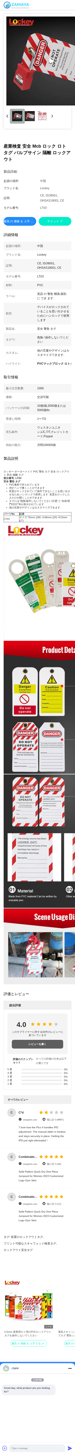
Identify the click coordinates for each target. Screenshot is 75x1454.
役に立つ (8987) (55, 1119)
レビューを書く (37, 1044)
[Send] (70, 1448)
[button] (9, 1310)
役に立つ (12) (54, 1204)
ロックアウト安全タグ (18, 1250)
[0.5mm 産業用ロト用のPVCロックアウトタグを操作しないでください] (28, 1304)
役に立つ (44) (54, 1164)
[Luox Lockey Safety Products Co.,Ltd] (16, 4)
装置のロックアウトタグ (27, 1236)
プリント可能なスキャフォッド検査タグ (30, 1243)
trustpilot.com (30, 1119)
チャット (53, 221)
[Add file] (4, 1448)
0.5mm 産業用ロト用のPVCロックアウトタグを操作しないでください (27, 1333)
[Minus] (70, 1368)
